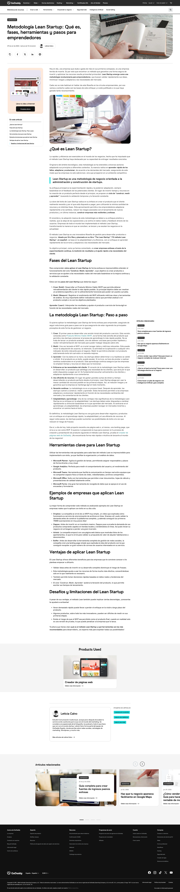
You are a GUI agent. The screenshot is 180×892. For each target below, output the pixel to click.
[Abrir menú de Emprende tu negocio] (73, 10)
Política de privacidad (160, 882)
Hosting (159, 851)
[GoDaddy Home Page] (15, 873)
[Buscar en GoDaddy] (170, 10)
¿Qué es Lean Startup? (16, 124)
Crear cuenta (136, 840)
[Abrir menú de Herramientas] (53, 10)
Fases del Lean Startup (16, 127)
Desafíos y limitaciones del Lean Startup (22, 143)
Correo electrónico (48, 3)
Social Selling (110, 10)
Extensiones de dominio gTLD (165, 837)
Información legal (11, 847)
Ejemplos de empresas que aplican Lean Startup (23, 137)
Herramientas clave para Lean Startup (20, 134)
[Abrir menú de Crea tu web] (39, 10)
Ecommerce (141, 350)
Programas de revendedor (106, 837)
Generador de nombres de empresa (78, 844)
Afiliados (101, 840)
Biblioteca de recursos (15, 10)
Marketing (141, 337)
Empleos (9, 837)
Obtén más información (87, 798)
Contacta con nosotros (13, 840)
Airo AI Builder (95, 3)
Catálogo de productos (75, 854)
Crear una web (120, 722)
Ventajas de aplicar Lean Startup (19, 140)
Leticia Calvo (49, 46)
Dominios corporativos (75, 840)
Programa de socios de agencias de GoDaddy (111, 833)
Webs (158, 840)
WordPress (160, 847)
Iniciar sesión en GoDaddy (140, 833)
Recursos (32, 840)
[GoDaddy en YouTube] (171, 874)
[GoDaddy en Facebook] (149, 874)
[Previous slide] (135, 764)
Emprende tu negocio (64, 10)
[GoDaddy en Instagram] (155, 874)
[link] (17, 54)
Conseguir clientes (122, 712)
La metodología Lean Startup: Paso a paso (22, 131)
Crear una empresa (121, 717)
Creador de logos (161, 857)
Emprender (12, 20)
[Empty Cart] (171, 3)
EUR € (44, 873)
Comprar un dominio (162, 833)
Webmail (71, 847)
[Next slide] (142, 764)
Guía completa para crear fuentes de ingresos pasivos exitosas (94, 789)
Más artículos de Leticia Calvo (62, 737)
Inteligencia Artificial (96, 10)
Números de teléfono (162, 861)
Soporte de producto (35, 833)
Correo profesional (162, 844)
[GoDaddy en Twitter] (165, 874)
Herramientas (47, 10)
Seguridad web (82, 10)
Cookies (171, 882)
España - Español (31, 873)
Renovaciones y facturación (140, 837)
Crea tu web (34, 10)
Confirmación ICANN (74, 837)
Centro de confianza (12, 851)
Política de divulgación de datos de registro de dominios (44, 844)
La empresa (10, 833)
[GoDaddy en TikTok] (160, 874)
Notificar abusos (34, 837)
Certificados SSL (82, 3)
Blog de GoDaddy (11, 844)
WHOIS (71, 851)
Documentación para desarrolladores (79, 833)
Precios (105, 3)
